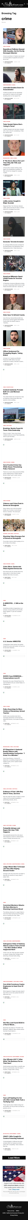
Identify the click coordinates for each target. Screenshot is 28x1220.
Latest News (9, 425)
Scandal (13, 84)
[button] (2, 4)
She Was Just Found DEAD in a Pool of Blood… (13, 1024)
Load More (14, 1157)
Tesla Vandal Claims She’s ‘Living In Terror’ (12, 125)
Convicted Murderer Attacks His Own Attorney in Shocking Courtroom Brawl (13, 907)
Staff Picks (16, 533)
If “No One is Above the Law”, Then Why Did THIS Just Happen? (14, 163)
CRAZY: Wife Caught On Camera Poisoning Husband (13, 1137)
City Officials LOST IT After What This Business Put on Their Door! (13, 1061)
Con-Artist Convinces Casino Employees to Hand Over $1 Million (13, 986)
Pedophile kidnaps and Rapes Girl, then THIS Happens (11, 830)
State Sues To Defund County (14, 315)
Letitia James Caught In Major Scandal (11, 202)
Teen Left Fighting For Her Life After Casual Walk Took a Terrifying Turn (14, 1100)
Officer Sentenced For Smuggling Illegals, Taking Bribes (12, 353)
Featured (8, 46)
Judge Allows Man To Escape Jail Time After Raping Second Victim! (14, 868)
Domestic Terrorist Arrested (13, 242)
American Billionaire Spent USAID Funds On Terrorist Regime (12, 278)
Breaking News (6, 158)
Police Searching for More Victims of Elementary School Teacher (14, 711)
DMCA (17, 1210)
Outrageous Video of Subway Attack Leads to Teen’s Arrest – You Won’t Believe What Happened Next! (14, 946)
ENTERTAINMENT (9, 981)
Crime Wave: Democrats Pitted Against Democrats (12, 567)
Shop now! (15, 1189)
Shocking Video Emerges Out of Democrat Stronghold (14, 537)
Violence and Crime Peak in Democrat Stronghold (13, 504)
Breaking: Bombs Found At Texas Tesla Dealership (13, 429)
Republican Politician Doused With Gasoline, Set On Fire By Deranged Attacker (13, 51)
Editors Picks (9, 1056)
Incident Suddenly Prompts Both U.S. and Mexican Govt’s (13, 392)
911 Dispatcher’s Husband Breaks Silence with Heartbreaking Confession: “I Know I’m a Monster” (14, 752)
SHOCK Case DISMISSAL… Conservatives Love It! (13, 677)
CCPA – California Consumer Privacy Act (13, 1213)
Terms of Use (10, 1210)
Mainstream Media (7, 84)
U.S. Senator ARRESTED (12, 641)
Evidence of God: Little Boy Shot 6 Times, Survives (13, 792)
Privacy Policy (14, 1215)
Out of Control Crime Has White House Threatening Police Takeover (12, 467)
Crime (4, 46)
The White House (9, 387)
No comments (8, 99)
